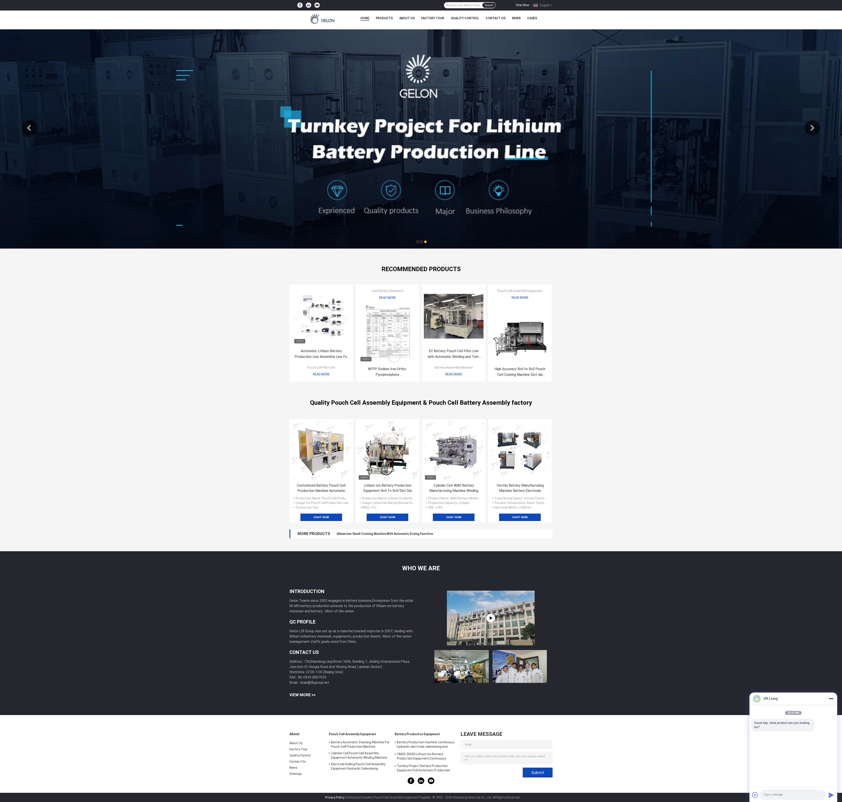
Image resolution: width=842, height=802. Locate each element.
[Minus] (831, 698)
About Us (407, 18)
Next (812, 128)
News (516, 18)
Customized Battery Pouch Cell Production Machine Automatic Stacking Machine (321, 488)
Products (384, 18)
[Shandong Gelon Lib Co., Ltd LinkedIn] (308, 5)
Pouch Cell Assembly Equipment (520, 291)
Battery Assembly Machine (454, 367)
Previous (29, 128)
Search (489, 5)
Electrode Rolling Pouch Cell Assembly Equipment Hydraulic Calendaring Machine (358, 767)
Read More (321, 374)
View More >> (302, 694)
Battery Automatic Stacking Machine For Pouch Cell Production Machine (360, 744)
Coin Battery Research (387, 291)
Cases (532, 18)
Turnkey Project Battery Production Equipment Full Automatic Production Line (423, 768)
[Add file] (755, 795)
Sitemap (295, 774)
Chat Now (522, 5)
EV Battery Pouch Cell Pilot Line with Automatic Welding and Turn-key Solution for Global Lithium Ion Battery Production (453, 354)
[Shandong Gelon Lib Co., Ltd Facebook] (300, 5)
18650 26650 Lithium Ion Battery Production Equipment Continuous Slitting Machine (421, 756)
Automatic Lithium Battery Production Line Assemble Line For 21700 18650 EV (321, 354)
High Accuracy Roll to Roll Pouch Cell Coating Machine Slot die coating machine (519, 372)
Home (364, 18)
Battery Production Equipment (417, 734)
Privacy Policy (334, 797)
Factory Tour (432, 18)
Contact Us (495, 18)
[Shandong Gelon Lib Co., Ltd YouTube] (317, 5)
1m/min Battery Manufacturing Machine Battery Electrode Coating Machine (520, 488)
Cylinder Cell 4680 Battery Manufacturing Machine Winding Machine (453, 488)
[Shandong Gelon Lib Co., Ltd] (322, 19)
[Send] (831, 795)
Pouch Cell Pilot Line (321, 367)
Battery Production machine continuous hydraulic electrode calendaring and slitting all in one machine (425, 745)
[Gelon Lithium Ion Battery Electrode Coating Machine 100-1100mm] (491, 618)
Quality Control (465, 18)
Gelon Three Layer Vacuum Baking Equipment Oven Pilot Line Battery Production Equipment (403, 533)
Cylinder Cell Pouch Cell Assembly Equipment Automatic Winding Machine (359, 755)
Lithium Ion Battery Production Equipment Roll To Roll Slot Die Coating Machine (387, 488)
